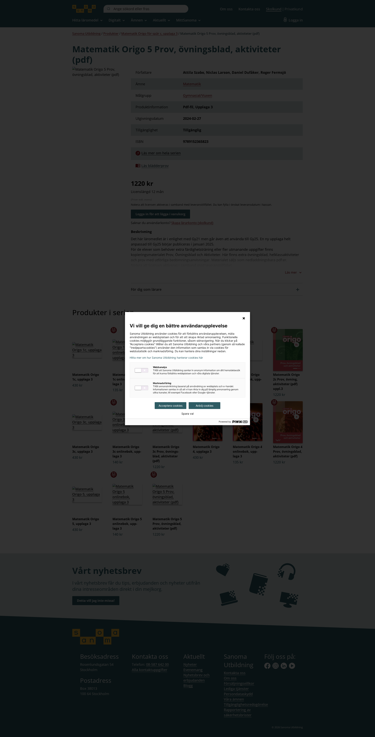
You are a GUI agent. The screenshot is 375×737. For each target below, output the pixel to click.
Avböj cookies (204, 405)
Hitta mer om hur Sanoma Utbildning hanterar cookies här (166, 357)
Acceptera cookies (170, 405)
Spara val (187, 413)
